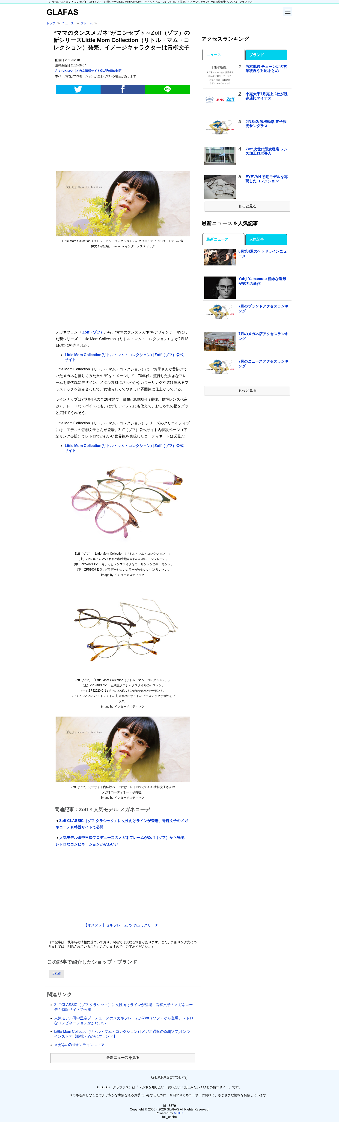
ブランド (256, 55)
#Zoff (56, 974)
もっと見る (247, 206)
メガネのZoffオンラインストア (79, 1045)
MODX (179, 1113)
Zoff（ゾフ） (92, 332)
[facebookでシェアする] (123, 89)
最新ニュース (217, 239)
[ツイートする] (78, 89)
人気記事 (256, 239)
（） (89, 70)
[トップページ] (61, 14)
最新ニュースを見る (123, 1058)
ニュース (213, 55)
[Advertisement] (122, 133)
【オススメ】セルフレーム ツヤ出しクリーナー (123, 925)
